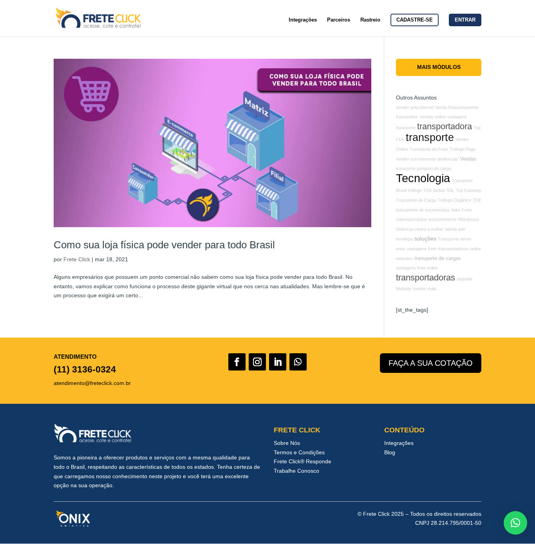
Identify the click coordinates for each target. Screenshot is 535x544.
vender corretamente (416, 159)
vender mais (424, 288)
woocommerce (442, 219)
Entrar (465, 20)
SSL (450, 190)
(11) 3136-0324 (85, 369)
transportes (407, 116)
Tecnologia (423, 178)
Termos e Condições (299, 452)
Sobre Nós (287, 443)
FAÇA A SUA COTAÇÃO (431, 363)
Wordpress (468, 219)
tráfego (414, 190)
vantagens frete (422, 248)
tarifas (439, 190)
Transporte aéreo (454, 239)
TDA (427, 190)
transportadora (444, 126)
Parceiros (338, 20)
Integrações (303, 20)
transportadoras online (459, 248)
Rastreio (370, 20)
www (400, 248)
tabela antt (455, 229)
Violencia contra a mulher (420, 229)
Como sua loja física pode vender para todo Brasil (164, 245)
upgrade (464, 279)
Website (403, 288)
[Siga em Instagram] (257, 361)
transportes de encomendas (423, 210)
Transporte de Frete (429, 149)
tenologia (404, 239)
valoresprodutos (411, 219)
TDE (477, 200)
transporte (430, 137)
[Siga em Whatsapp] (298, 361)
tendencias (447, 159)
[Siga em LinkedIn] (277, 361)
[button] (515, 523)
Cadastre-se (414, 20)
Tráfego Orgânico (454, 200)
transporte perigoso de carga (423, 168)
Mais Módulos (439, 67)
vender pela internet (415, 107)
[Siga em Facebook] (237, 361)
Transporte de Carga (416, 200)
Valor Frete (461, 210)
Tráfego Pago (462, 149)
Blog (389, 452)
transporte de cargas (437, 258)
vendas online (432, 116)
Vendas (468, 159)
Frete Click (76, 259)
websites (404, 258)
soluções (425, 238)
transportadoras (425, 277)
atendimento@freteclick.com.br (92, 383)
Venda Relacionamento (457, 107)
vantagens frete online (417, 268)
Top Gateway (468, 190)
